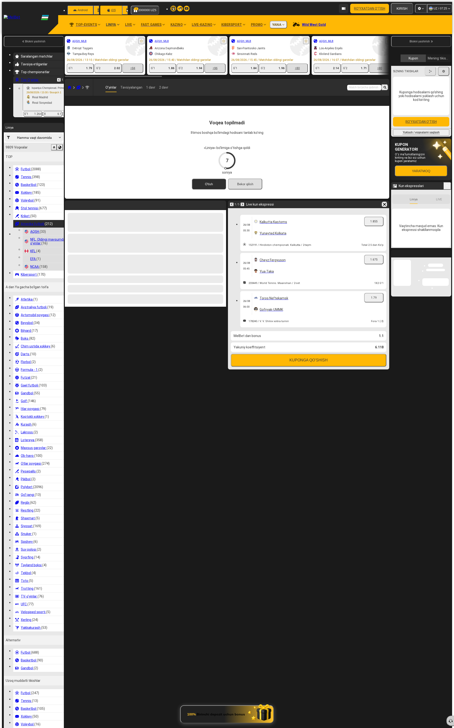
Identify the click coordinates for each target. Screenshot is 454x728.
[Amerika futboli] (78, 87)
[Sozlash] (421, 8)
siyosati (413, 112)
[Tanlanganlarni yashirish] (54, 147)
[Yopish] (447, 383)
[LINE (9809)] (69, 87)
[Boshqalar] (357, 104)
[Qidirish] (385, 87)
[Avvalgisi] (59, 80)
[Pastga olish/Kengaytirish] (447, 312)
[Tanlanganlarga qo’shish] (141, 41)
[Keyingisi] (242, 212)
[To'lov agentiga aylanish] (343, 8)
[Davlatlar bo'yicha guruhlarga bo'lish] (60, 147)
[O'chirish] (384, 212)
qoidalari (401, 112)
